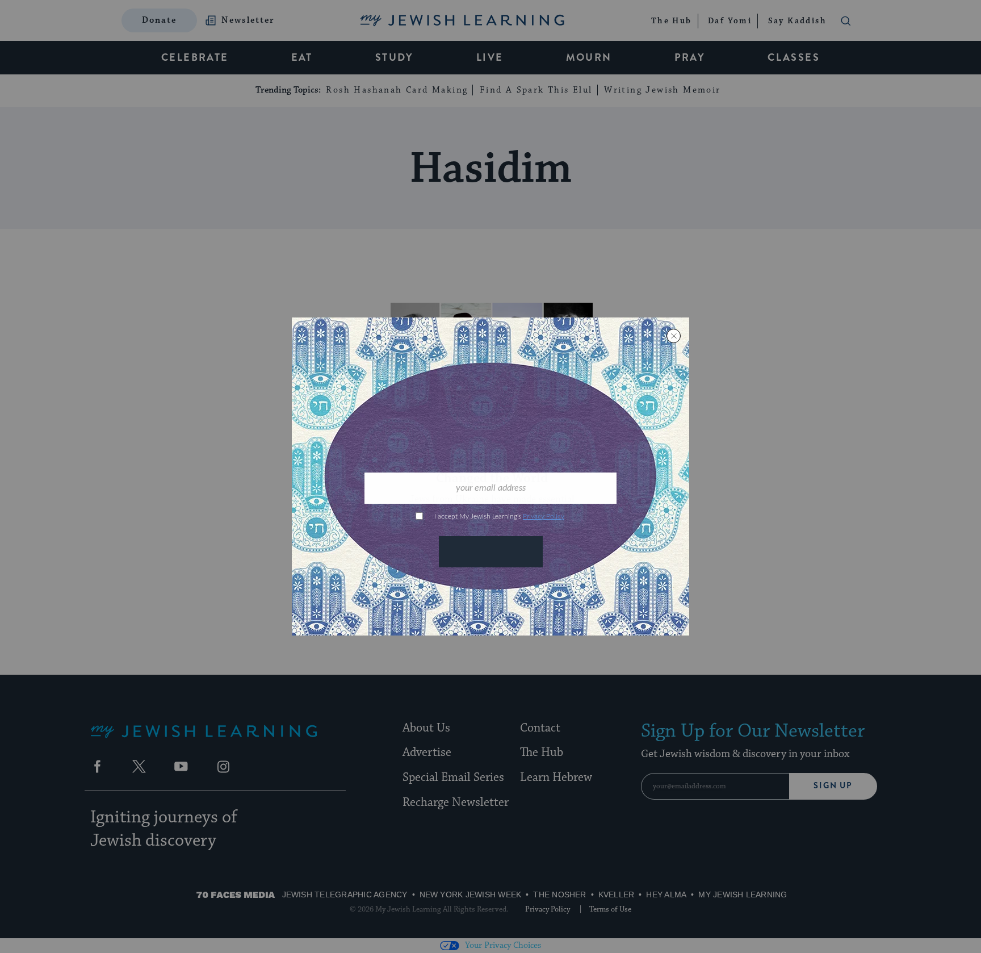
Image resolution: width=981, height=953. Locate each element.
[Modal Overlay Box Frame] (490, 476)
